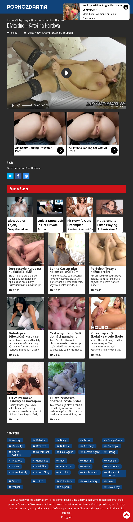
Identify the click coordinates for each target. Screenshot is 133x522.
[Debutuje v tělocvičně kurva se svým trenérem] (25, 313)
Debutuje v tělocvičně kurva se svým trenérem (24, 336)
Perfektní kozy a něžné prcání (103, 270)
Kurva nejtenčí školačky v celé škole (107, 334)
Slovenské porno (113, 474)
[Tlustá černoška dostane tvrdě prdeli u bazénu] (66, 378)
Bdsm (87, 440)
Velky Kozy (22, 20)
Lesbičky (41, 466)
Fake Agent (66, 452)
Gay (62, 460)
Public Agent (91, 472)
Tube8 (39, 481)
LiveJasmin (66, 466)
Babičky (40, 440)
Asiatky (16, 440)
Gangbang (42, 460)
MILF (87, 466)
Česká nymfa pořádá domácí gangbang (66, 334)
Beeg (63, 440)
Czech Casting (16, 453)
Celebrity (89, 446)
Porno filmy (42, 472)
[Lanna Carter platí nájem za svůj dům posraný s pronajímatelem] (66, 249)
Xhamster (48, 32)
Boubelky (17, 446)
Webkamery (90, 481)
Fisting (111, 452)
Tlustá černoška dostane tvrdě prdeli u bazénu (66, 401)
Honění (112, 460)
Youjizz (16, 487)
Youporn (68, 32)
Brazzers (41, 446)
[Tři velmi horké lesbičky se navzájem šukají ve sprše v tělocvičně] (25, 378)
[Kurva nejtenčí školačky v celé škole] (107, 313)
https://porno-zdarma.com (33, 499)
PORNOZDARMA (27, 6)
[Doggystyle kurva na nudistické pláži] (25, 249)
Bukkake (65, 446)
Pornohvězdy (19, 472)
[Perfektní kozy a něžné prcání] (107, 249)
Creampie (113, 446)
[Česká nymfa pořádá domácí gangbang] (66, 313)
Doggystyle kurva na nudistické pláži (25, 270)
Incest (15, 466)
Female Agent (92, 452)
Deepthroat (42, 452)
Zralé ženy (113, 487)
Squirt (15, 481)
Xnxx (58, 32)
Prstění (64, 472)
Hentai (87, 460)
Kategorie (66, 517)
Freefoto (17, 460)
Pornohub (113, 466)
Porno (10, 20)
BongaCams (115, 440)
